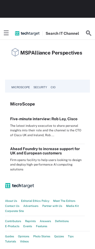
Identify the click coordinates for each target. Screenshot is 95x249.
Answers (45, 221)
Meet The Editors (64, 200)
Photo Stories (41, 236)
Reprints (30, 221)
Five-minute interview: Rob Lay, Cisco (44, 119)
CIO (53, 87)
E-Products (12, 226)
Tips (71, 236)
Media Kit (72, 205)
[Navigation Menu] (6, 33)
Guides (9, 236)
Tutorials (10, 241)
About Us (11, 200)
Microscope (20, 87)
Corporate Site (14, 210)
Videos (24, 241)
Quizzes (59, 236)
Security (40, 87)
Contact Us (12, 205)
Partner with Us (52, 205)
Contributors (13, 221)
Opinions (23, 236)
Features (41, 226)
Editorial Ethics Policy (35, 200)
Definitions (62, 221)
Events (27, 226)
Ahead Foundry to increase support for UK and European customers (45, 151)
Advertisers (31, 205)
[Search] (88, 33)
